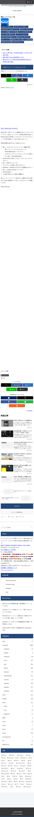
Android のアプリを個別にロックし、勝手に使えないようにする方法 (17, 611)
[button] (22, 80)
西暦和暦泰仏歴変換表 (6, 42)
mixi (24, 545)
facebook (14, 545)
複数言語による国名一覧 (17, 39)
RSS (7, 592)
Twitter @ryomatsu (11, 580)
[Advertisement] (17, 108)
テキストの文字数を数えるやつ (25, 31)
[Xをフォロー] (25, 397)
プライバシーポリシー (7, 570)
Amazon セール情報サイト (7, 26)
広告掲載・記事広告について (9, 567)
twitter (2, 545)
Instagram (8, 545)
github (28, 545)
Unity (3, 378)
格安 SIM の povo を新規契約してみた (13, 57)
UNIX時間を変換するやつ (18, 42)
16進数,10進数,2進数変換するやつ (9, 37)
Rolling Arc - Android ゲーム (26, 29)
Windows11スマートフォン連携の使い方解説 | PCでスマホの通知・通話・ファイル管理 (17, 617)
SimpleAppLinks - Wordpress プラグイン (10, 29)
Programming (5, 375)
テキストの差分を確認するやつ (8, 34)
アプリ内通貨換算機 (28, 39)
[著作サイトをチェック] (9, 397)
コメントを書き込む (17, 512)
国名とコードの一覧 (6, 39)
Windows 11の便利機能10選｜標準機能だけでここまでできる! (17, 605)
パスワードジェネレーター (22, 34)
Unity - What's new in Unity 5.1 (9, 128)
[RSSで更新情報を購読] (17, 405)
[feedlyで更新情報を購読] (25, 401)
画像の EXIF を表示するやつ (24, 37)
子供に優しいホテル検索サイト (21, 26)
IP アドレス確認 (5, 31)
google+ (20, 545)
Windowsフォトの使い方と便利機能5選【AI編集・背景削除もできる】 (17, 623)
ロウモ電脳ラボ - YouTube (8, 549)
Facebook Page (10, 584)
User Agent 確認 (13, 31)
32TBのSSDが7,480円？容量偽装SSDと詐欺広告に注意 (17, 629)
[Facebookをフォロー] (9, 401)
